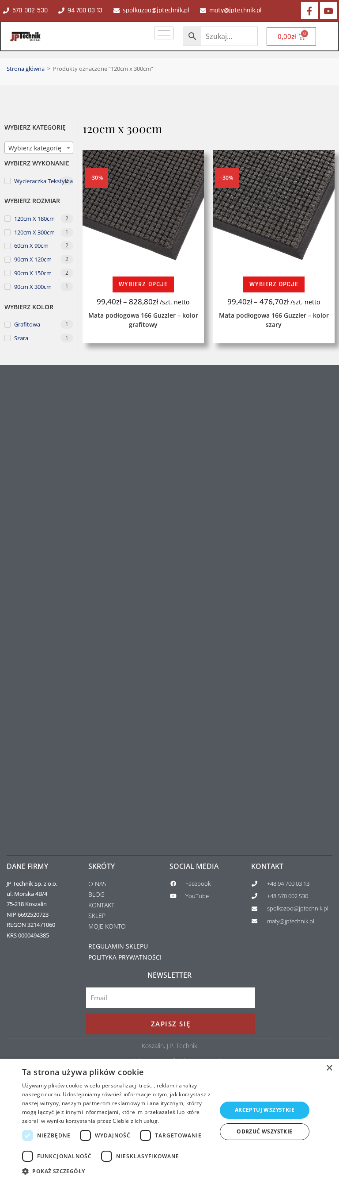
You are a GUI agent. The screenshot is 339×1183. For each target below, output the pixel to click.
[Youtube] (328, 10)
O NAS (97, 884)
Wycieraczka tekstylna (43, 180)
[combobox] (38, 148)
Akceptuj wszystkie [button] (264, 1110)
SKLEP (96, 915)
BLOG (96, 894)
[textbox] (39, 148)
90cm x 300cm (33, 287)
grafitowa (27, 324)
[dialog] (169, 1121)
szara (21, 338)
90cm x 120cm (33, 259)
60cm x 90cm (31, 246)
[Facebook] (309, 10)
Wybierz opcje (143, 284)
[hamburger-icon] (164, 33)
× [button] (329, 1068)
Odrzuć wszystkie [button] (264, 1131)
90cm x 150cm (33, 273)
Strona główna (26, 69)
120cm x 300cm (34, 232)
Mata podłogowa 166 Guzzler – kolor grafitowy (143, 320)
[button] (116, 1171)
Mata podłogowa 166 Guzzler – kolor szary (274, 320)
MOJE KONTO (107, 926)
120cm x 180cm (34, 219)
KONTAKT (101, 905)
